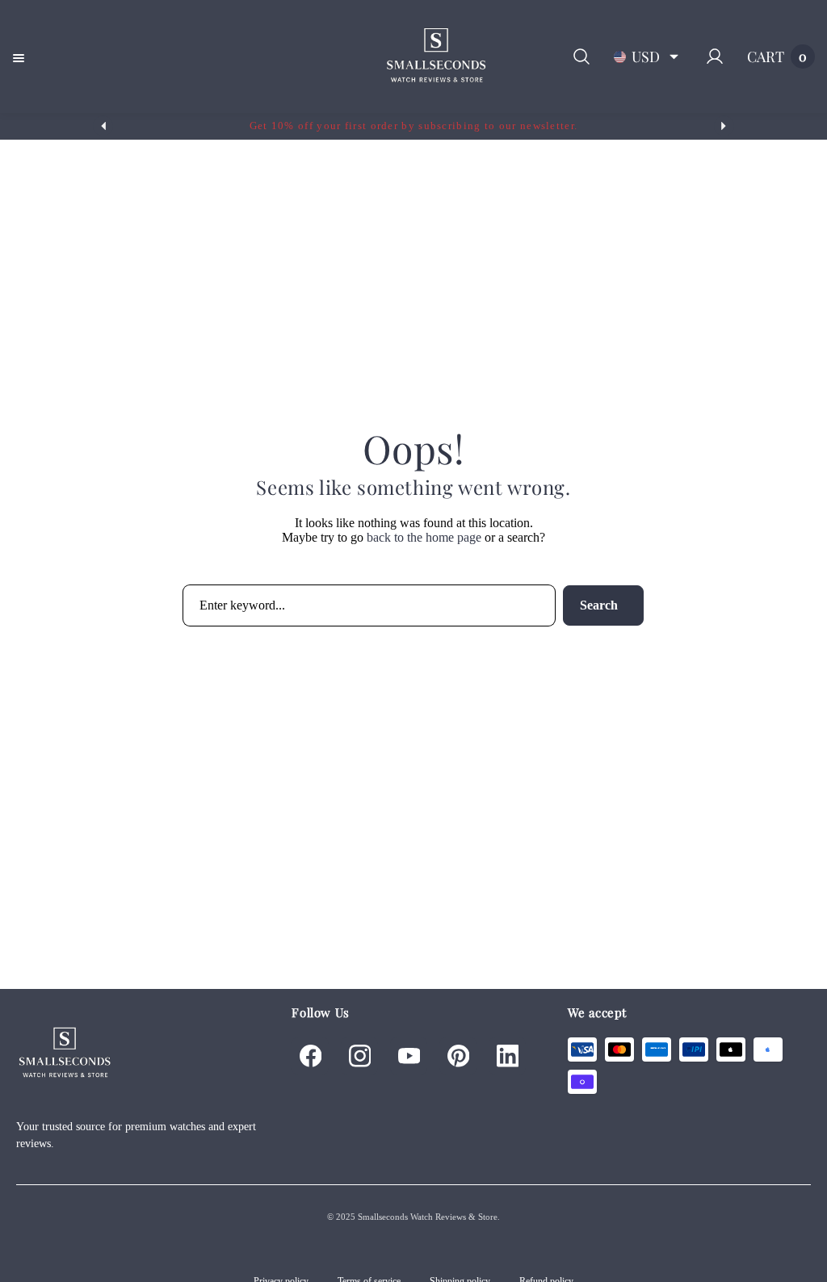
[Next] (724, 126)
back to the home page (424, 537)
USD (646, 56)
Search (599, 605)
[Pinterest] (457, 1056)
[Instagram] (359, 1056)
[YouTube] (408, 1056)
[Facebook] (310, 1056)
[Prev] (103, 126)
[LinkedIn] (507, 1056)
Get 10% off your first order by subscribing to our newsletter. (414, 125)
